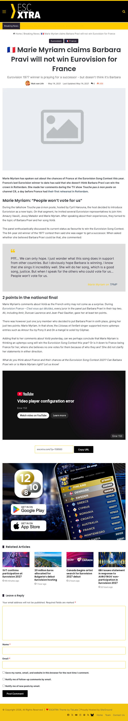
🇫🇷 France (71, 41)
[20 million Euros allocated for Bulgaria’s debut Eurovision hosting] (48, 559)
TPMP (113, 284)
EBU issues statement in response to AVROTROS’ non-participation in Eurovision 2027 (111, 577)
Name (6, 644)
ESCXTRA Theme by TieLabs (63, 709)
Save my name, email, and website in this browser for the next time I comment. (47, 672)
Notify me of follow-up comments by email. (28, 679)
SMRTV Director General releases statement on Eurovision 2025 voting (59, 26)
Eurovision (56, 41)
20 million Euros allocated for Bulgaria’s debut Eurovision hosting (45, 575)
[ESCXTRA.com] (25, 11)
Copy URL (83, 449)
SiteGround (106, 709)
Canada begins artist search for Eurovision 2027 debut (79, 573)
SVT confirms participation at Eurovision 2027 (12, 573)
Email (6, 658)
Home (18, 33)
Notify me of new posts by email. (22, 686)
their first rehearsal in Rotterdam (68, 191)
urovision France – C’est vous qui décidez (28, 308)
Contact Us (119, 715)
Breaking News (31, 33)
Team (108, 715)
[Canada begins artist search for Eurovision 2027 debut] (80, 559)
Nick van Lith (37, 83)
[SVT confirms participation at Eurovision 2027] (16, 559)
